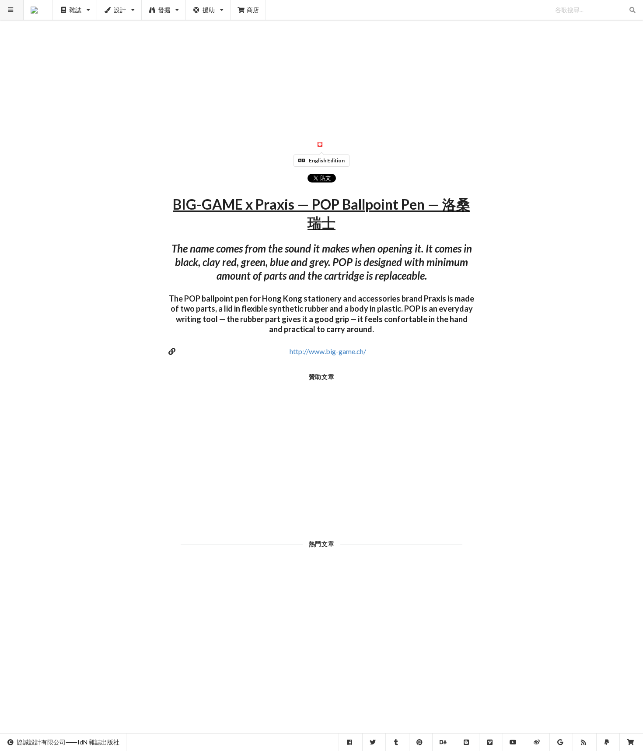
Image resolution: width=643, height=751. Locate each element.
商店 (253, 10)
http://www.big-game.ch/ (328, 351)
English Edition (327, 160)
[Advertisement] (321, 61)
